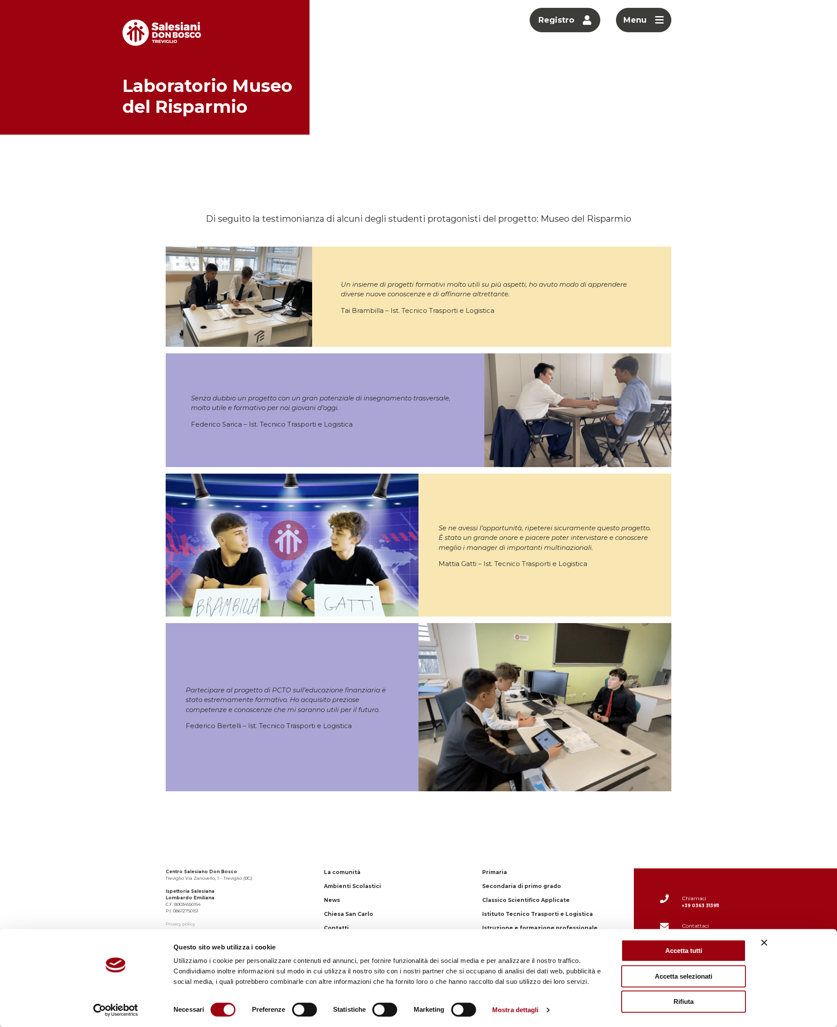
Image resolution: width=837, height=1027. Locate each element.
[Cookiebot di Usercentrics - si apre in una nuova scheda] (116, 1010)
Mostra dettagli (515, 1009)
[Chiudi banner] (764, 942)
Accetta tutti (683, 950)
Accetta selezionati (683, 976)
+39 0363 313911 (700, 905)
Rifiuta (684, 1001)
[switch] (304, 1010)
